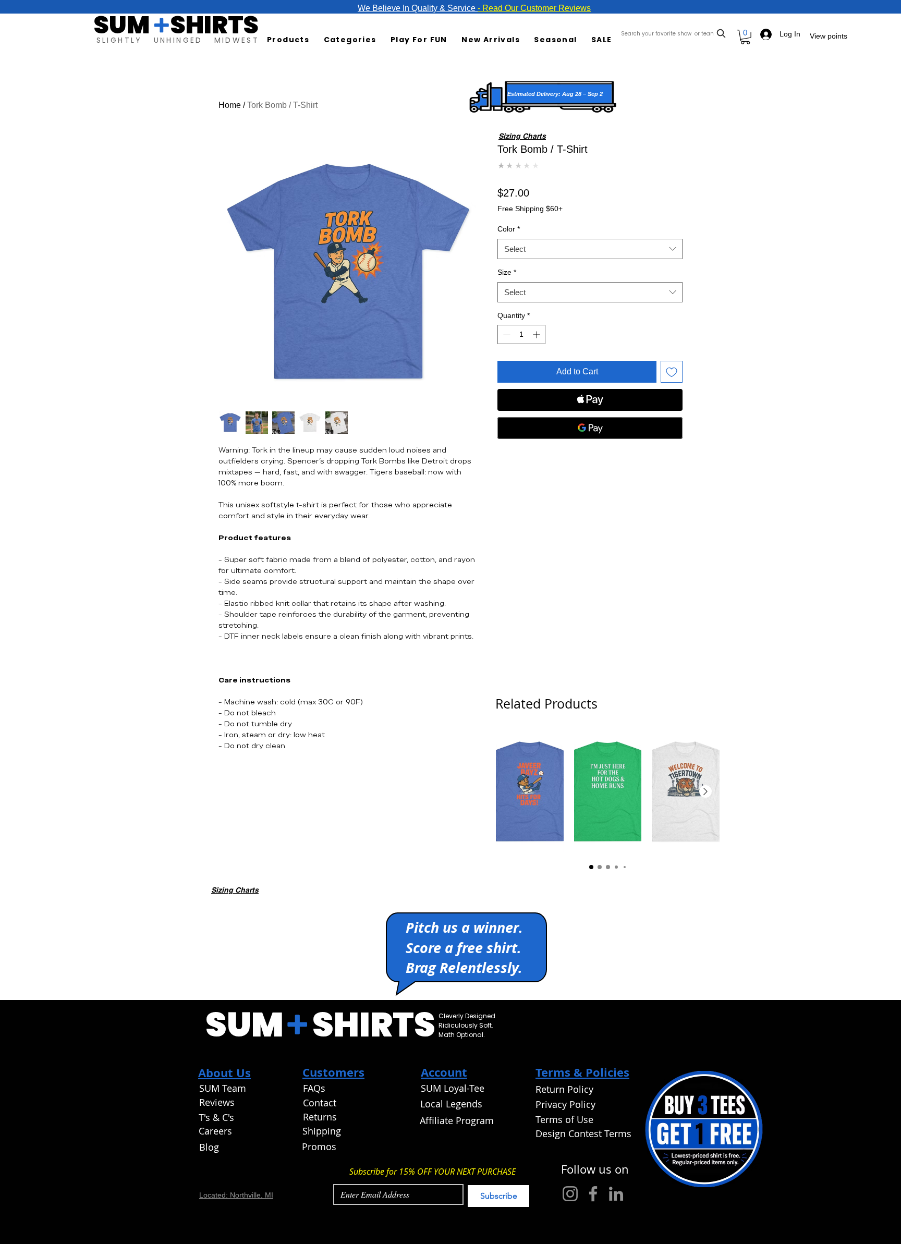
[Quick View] (530, 792)
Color (508, 229)
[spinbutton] (521, 334)
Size (506, 272)
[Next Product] (705, 791)
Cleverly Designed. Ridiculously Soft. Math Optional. (468, 1025)
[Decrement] (505, 334)
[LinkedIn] (616, 1194)
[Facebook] (593, 1194)
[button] (290, 39)
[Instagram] (570, 1194)
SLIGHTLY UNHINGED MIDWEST (177, 40)
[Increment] (537, 334)
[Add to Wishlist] (672, 372)
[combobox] (674, 34)
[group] (607, 792)
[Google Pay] (590, 428)
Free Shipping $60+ (530, 208)
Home (229, 105)
